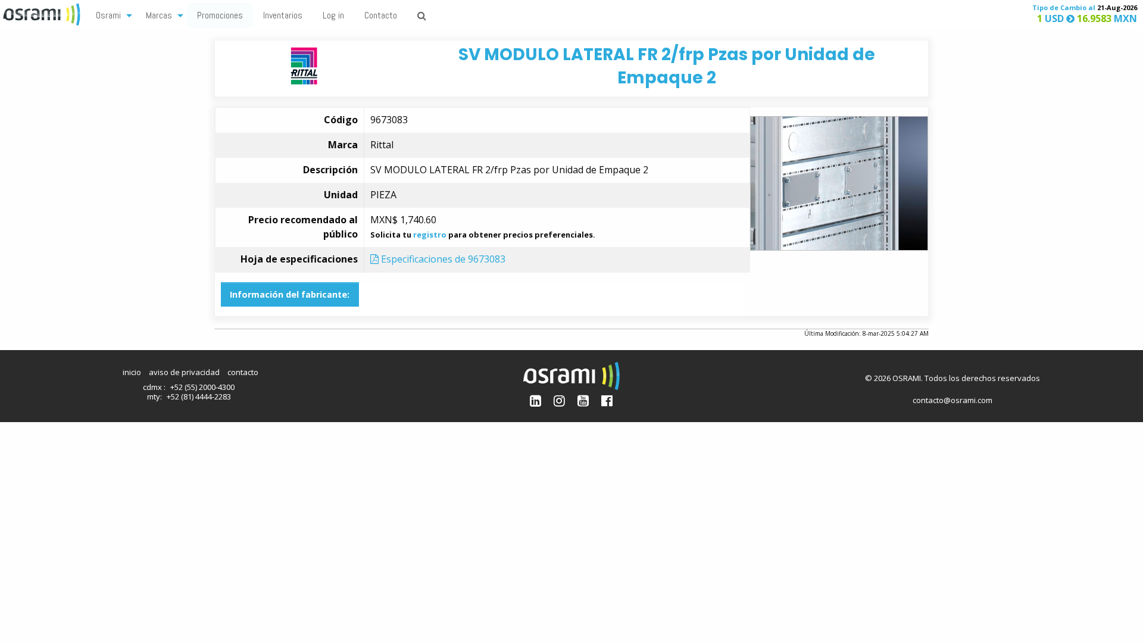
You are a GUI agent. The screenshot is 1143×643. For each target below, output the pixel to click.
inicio (132, 372)
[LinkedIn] (535, 400)
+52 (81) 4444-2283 (199, 396)
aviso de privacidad (184, 372)
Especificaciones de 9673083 (442, 259)
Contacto (380, 15)
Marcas (159, 15)
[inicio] (43, 13)
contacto (242, 372)
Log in (333, 15)
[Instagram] (559, 400)
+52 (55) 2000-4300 (202, 387)
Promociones (220, 15)
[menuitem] (111, 14)
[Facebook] (607, 400)
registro (429, 234)
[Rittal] (304, 65)
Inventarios (282, 15)
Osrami (108, 15)
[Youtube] (583, 400)
